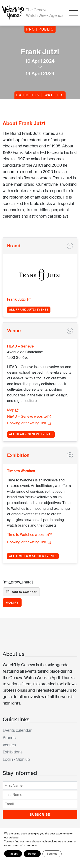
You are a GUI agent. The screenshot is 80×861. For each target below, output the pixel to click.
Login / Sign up (16, 759)
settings (32, 845)
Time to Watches (21, 471)
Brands (9, 737)
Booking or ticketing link (27, 423)
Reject (32, 853)
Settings (52, 853)
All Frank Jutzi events (28, 309)
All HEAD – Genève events (31, 434)
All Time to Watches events (33, 556)
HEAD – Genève (20, 346)
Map (10, 410)
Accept (13, 853)
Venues (9, 745)
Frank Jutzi (16, 299)
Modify (12, 602)
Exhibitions (12, 752)
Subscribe (40, 815)
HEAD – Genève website (27, 416)
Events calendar (17, 730)
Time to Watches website (27, 534)
